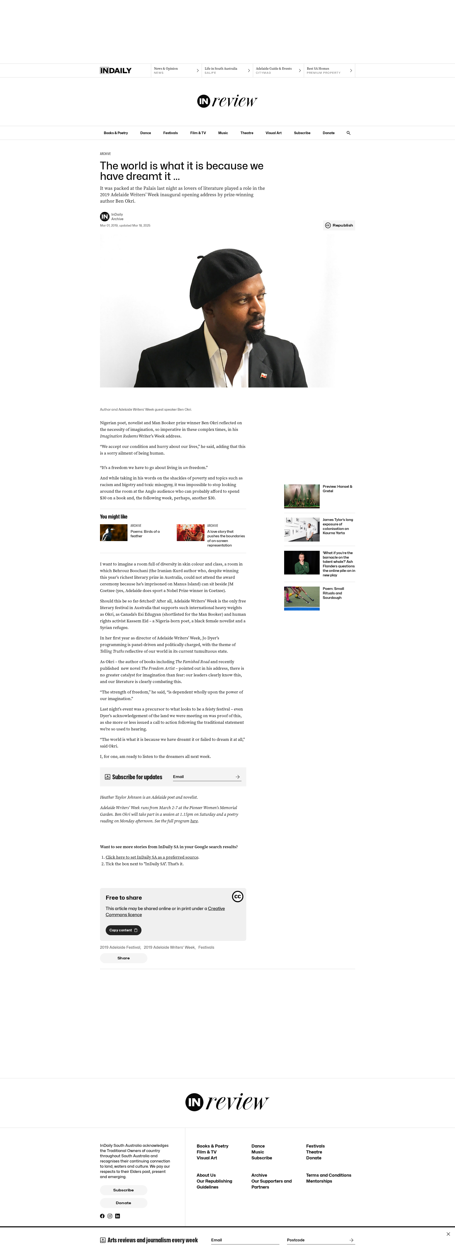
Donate (329, 133)
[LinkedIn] (117, 1216)
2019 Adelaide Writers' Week (169, 947)
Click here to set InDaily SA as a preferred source (152, 857)
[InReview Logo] (227, 101)
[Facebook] (102, 1216)
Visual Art (274, 133)
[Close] (448, 1234)
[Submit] (236, 777)
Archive (259, 1175)
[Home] (125, 70)
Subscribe (302, 133)
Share (124, 958)
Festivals (170, 133)
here (194, 821)
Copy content (120, 930)
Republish (343, 225)
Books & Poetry (116, 133)
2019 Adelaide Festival (120, 947)
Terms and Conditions (328, 1175)
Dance (145, 133)
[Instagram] (110, 1216)
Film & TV (198, 133)
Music (223, 133)
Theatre (247, 133)
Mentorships (319, 1181)
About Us (206, 1175)
